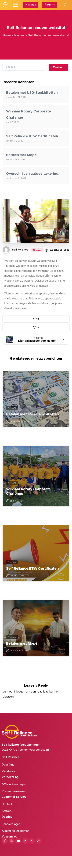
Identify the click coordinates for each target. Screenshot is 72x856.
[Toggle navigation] (15, 5)
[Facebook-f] (5, 841)
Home (7, 35)
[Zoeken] (65, 5)
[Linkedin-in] (25, 841)
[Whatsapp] (32, 841)
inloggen (19, 691)
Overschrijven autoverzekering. (32, 173)
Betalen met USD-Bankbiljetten (31, 92)
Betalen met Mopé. (22, 155)
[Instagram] (12, 841)
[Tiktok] (39, 841)
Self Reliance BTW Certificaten (32, 136)
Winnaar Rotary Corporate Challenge (28, 491)
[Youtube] (18, 841)
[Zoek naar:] (24, 66)
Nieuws (19, 35)
